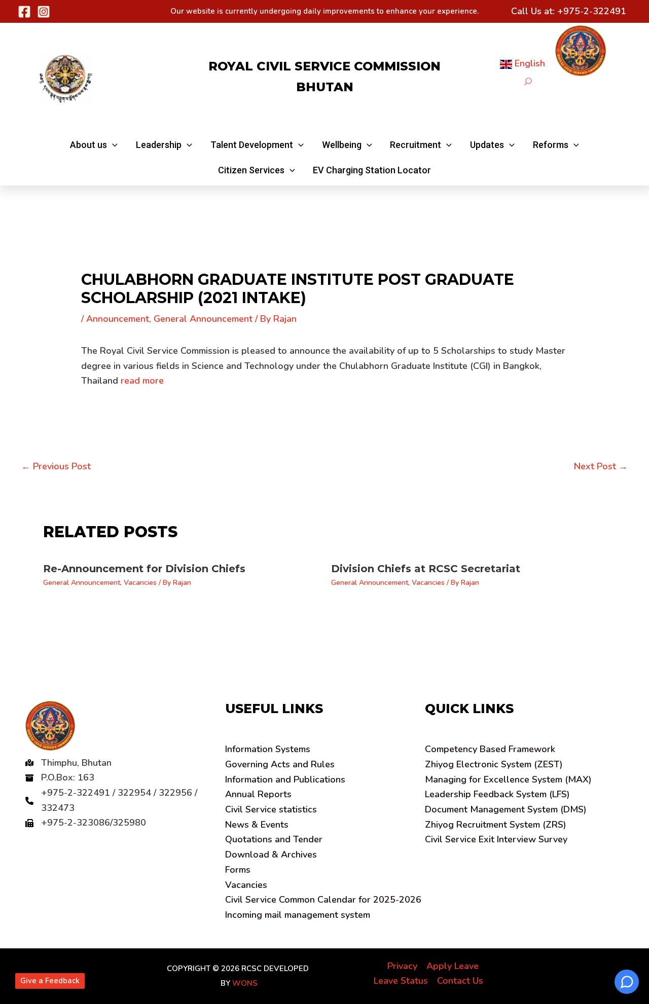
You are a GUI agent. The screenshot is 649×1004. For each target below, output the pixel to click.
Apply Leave (452, 966)
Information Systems (267, 749)
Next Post (601, 466)
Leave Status (401, 981)
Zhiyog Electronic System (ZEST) (494, 764)
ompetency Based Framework (490, 749)
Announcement (117, 319)
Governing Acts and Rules (280, 764)
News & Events (257, 825)
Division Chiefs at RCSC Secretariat (425, 569)
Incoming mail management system (297, 915)
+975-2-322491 (591, 11)
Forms (237, 870)
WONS (245, 983)
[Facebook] (24, 11)
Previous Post (56, 466)
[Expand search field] (528, 81)
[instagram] (43, 11)
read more (142, 381)
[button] (94, 145)
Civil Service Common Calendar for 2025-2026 (323, 900)
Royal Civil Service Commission (324, 66)
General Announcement (203, 319)
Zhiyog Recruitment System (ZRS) (495, 825)
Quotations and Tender (273, 839)
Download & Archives (271, 854)
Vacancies (140, 582)
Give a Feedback (50, 981)
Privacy (402, 966)
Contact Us (460, 981)
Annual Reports (258, 794)
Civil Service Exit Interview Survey (496, 839)
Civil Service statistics (271, 809)
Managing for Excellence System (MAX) (508, 779)
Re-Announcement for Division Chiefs (144, 569)
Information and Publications (285, 779)
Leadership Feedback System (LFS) (497, 794)
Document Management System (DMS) (506, 809)
